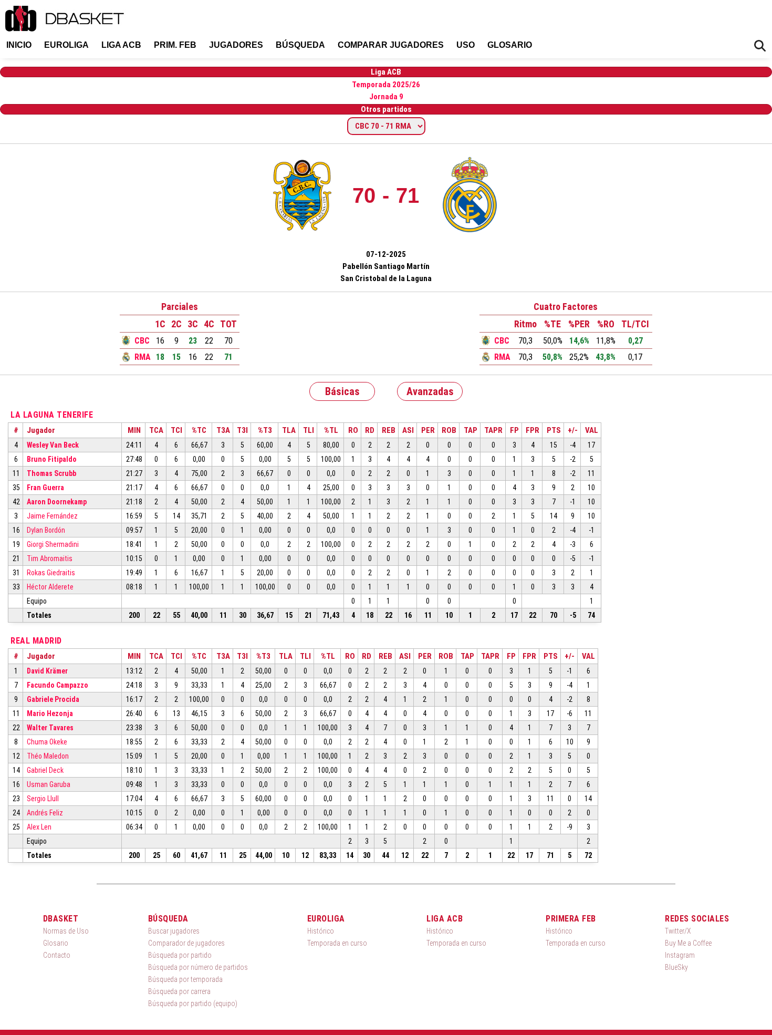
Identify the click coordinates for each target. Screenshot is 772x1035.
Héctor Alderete (50, 587)
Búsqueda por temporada (185, 979)
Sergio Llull (43, 798)
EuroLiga (66, 44)
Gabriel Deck (45, 770)
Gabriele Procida (53, 699)
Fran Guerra (45, 487)
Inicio (19, 44)
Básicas (342, 391)
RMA (142, 357)
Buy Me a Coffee (688, 943)
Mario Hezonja (50, 713)
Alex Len (39, 827)
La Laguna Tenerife (52, 415)
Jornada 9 (386, 96)
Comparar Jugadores (391, 44)
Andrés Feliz (45, 813)
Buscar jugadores (174, 931)
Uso (465, 44)
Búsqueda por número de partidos (198, 967)
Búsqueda (300, 44)
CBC (142, 341)
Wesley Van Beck (53, 445)
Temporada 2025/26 (386, 84)
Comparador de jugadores (186, 943)
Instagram (680, 955)
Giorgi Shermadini (53, 544)
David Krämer (47, 671)
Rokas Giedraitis (51, 572)
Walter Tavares (50, 727)
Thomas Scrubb (51, 473)
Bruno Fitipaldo (52, 459)
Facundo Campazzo (57, 685)
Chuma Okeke (47, 742)
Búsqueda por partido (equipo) (192, 1003)
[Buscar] (760, 46)
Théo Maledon (48, 756)
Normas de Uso (66, 931)
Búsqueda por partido (180, 955)
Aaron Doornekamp (57, 502)
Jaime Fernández (52, 516)
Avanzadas (430, 391)
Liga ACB (121, 44)
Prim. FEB (175, 44)
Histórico (320, 931)
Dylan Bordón (46, 530)
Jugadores (236, 44)
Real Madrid (36, 641)
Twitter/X (678, 931)
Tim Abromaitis (49, 558)
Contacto (56, 955)
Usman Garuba (48, 784)
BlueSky (676, 967)
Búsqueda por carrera (179, 991)
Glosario (509, 44)
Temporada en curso (337, 943)
